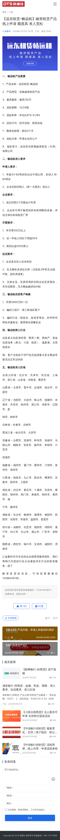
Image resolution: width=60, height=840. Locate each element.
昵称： (10, 787)
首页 (4, 12)
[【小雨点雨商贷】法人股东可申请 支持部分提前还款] (11, 716)
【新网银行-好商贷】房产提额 (39, 671)
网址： (10, 803)
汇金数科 (6, 31)
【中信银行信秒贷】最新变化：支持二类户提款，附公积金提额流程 (40, 730)
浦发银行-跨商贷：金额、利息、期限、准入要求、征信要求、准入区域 (28, 687)
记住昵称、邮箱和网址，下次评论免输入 (26, 809)
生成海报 (12, 617)
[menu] (55, 4)
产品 (37, 31)
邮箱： (10, 795)
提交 (30, 817)
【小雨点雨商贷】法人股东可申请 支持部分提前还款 (40, 714)
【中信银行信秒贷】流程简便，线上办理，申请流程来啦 (40, 746)
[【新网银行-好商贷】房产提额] (11, 673)
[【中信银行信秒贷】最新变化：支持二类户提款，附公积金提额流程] (11, 732)
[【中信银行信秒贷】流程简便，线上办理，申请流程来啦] (11, 748)
